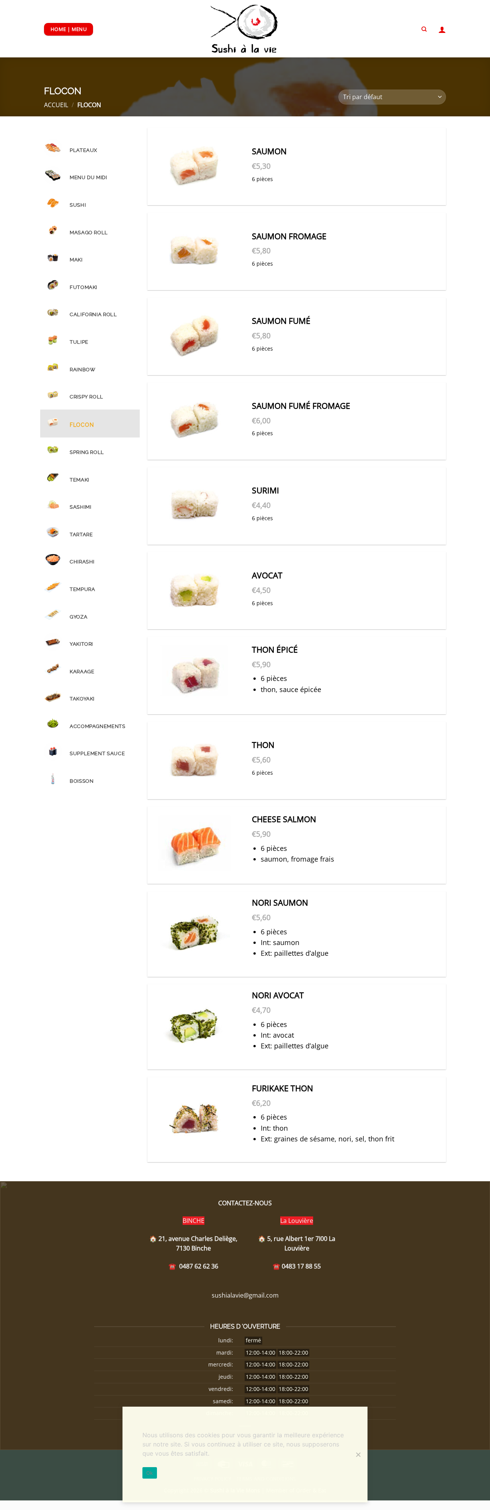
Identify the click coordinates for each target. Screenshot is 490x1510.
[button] (442, 29)
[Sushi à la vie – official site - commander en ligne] (245, 29)
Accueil (56, 105)
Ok (149, 1473)
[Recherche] (423, 29)
